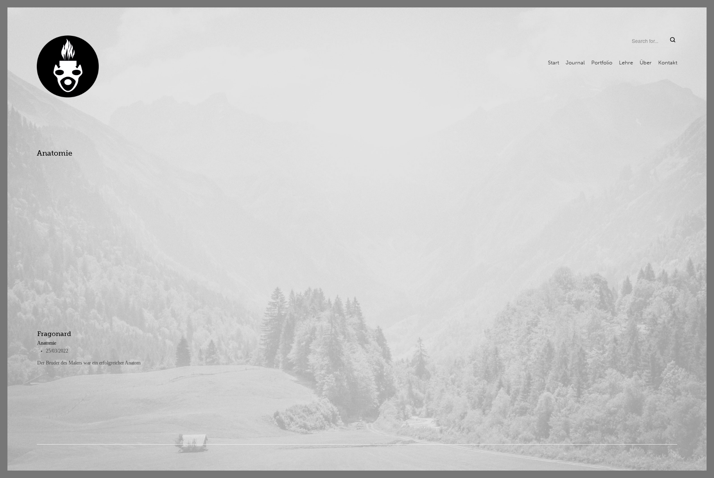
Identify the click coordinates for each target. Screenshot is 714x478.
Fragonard (54, 334)
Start (553, 62)
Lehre (626, 62)
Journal (575, 62)
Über (646, 62)
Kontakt (667, 62)
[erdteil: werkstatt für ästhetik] (68, 66)
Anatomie (46, 343)
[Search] (672, 40)
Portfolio (601, 62)
